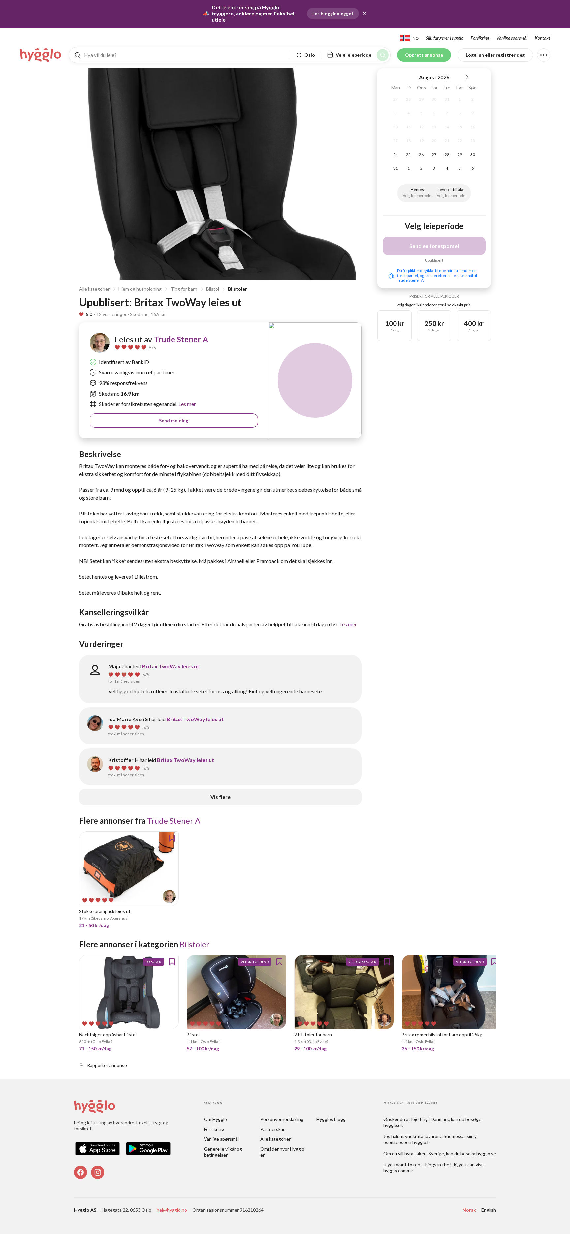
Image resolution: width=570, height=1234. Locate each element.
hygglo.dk (393, 1125)
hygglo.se (486, 1153)
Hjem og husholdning (140, 289)
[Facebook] (80, 1172)
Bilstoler (237, 289)
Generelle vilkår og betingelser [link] (223, 1152)
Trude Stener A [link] (181, 339)
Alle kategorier (94, 289)
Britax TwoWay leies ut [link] (170, 666)
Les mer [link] (186, 404)
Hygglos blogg (331, 1119)
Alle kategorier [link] (275, 1139)
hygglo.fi (421, 1142)
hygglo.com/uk (398, 1170)
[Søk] (383, 55)
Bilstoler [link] (194, 944)
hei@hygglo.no (172, 1210)
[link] (41, 55)
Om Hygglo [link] (215, 1119)
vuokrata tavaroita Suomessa (435, 1136)
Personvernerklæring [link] (281, 1119)
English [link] (488, 1210)
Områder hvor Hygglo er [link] (282, 1152)
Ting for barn (184, 289)
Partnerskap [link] (273, 1129)
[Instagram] (97, 1172)
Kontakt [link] (542, 38)
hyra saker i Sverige (424, 1153)
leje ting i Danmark (430, 1119)
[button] (364, 13)
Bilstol (212, 289)
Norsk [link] (469, 1210)
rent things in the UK (435, 1164)
